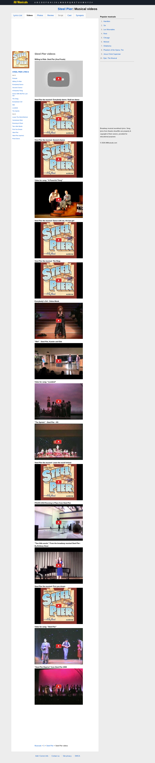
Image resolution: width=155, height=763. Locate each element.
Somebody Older (17, 120)
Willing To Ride (17, 81)
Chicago (106, 38)
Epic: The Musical (110, 58)
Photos (40, 15)
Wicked (106, 42)
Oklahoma (107, 46)
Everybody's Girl (17, 102)
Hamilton (106, 21)
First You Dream (17, 129)
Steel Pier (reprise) (18, 135)
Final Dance (16, 138)
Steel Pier (65, 9)
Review (50, 15)
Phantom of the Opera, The (113, 50)
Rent (105, 34)
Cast (69, 15)
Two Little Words (17, 126)
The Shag (15, 99)
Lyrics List (17, 15)
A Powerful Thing (17, 90)
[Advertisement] (54, 35)
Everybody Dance (17, 84)
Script (60, 15)
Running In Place (17, 123)
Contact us (56, 756)
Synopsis (80, 15)
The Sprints (15, 111)
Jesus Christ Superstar (112, 54)
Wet (13, 105)
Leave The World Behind (20, 117)
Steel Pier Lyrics (20, 72)
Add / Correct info (41, 756)
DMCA (77, 756)
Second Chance (17, 87)
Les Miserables (109, 29)
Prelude (14, 78)
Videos (30, 15)
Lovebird (15, 108)
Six (104, 25)
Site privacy (67, 756)
